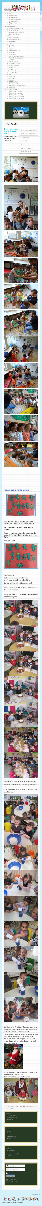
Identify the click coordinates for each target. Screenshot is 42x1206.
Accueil (17, 1106)
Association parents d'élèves (14, 1154)
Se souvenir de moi (13, 1173)
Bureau (8, 1133)
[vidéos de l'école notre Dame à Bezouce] (21, 112)
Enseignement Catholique (13, 1152)
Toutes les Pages (26, 152)
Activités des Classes (27, 1106)
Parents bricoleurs (11, 1136)
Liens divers (9, 1148)
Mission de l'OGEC (11, 1115)
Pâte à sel (24, 141)
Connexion (11, 1176)
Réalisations (10, 1119)
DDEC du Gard (10, 1150)
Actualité (9, 1138)
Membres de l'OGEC (12, 1117)
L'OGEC (8, 1114)
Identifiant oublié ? (11, 1179)
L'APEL (8, 1129)
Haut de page (36, 1195)
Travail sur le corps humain (28, 130)
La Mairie (9, 1155)
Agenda (9, 1135)
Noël (22, 144)
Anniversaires (25, 137)
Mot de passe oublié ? (12, 1181)
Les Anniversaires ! (26, 148)
